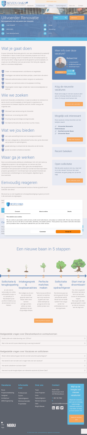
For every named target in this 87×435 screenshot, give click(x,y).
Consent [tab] (17, 211)
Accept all (68, 231)
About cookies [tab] (43, 211)
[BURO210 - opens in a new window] (74, 204)
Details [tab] (70, 211)
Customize (43, 231)
